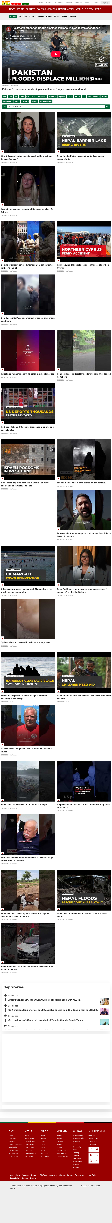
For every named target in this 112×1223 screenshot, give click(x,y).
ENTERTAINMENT (93, 9)
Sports (27, 1135)
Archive (13, 16)
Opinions (60, 1135)
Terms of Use (79, 1175)
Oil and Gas (77, 1158)
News (64, 16)
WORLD (79, 9)
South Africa (45, 1156)
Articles (59, 1138)
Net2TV (77, 96)
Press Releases (14, 1150)
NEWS (12, 9)
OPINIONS (52, 9)
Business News (78, 1135)
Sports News (29, 1138)
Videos (61, 2)
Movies (69, 2)
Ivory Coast (45, 1153)
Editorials (60, 1147)
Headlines (12, 1138)
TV (54, 2)
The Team (43, 1175)
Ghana (88, 2)
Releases (40, 16)
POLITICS (41, 9)
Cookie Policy (15, 1178)
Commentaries (62, 1150)
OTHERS (25, 101)
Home (41, 2)
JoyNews (62, 96)
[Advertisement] (55, 1203)
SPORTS (20, 9)
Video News (93, 1141)
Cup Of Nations (30, 1153)
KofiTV (104, 96)
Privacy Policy (91, 1175)
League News (29, 1144)
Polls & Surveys (62, 1156)
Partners (70, 1175)
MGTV (17, 101)
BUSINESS (30, 9)
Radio (48, 2)
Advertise (78, 2)
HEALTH (62, 9)
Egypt (43, 1141)
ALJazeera (42, 96)
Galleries (72, 16)
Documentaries (46, 101)
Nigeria (43, 1138)
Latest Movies (93, 1138)
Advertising (53, 1175)
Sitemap (62, 1175)
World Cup (28, 1150)
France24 (52, 96)
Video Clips (92, 1144)
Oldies (31, 16)
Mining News (77, 1161)
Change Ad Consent (28, 1178)
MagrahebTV (8, 101)
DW (16, 96)
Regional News (14, 1153)
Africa (43, 1135)
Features (60, 1141)
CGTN (22, 96)
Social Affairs (13, 1147)
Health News (13, 1156)
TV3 (84, 96)
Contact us (34, 1175)
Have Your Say (62, 1153)
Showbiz (92, 1135)
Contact (96, 2)
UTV (89, 96)
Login (104, 2)
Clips (25, 16)
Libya (43, 1144)
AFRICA (70, 9)
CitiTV (70, 96)
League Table (29, 1147)
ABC (34, 96)
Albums (49, 16)
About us (25, 1175)
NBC (28, 96)
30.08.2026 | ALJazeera (9, 162)
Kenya (43, 1150)
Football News (30, 1141)
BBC (5, 96)
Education (12, 1141)
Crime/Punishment (15, 1144)
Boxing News (29, 1156)
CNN (10, 96)
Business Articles (78, 1138)
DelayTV (96, 96)
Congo (43, 1147)
